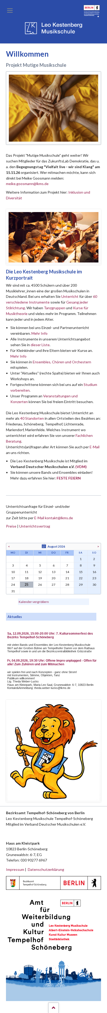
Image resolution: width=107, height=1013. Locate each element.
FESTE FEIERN (69, 478)
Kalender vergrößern (34, 602)
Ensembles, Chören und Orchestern (62, 362)
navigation (10, 10)
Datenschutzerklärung (46, 869)
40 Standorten (32, 418)
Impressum (15, 869)
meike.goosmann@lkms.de (27, 183)
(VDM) (81, 466)
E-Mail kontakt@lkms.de (53, 518)
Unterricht (69, 296)
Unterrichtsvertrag (34, 526)
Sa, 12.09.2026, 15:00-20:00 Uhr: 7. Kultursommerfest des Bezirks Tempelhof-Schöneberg (50, 635)
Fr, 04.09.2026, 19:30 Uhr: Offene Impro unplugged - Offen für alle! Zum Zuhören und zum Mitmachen (52, 662)
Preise (11, 526)
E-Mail (94, 447)
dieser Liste (40, 345)
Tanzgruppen (55, 308)
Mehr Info (39, 333)
